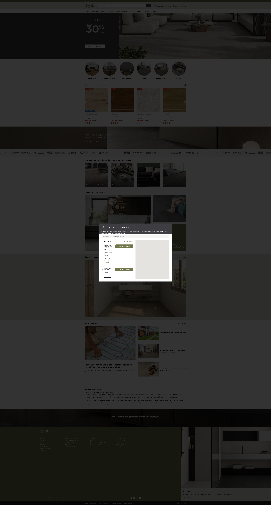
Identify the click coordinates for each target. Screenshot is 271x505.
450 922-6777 (107, 258)
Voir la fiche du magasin (108, 261)
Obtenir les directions (124, 250)
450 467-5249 (107, 277)
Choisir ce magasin (124, 246)
